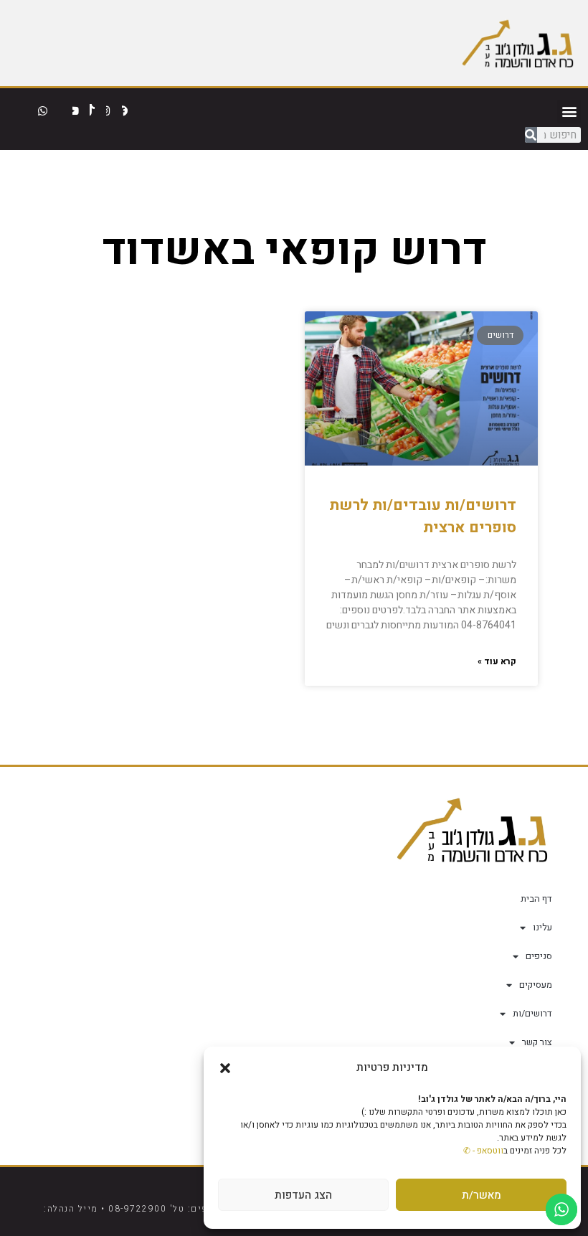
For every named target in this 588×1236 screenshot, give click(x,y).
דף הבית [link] (536, 898)
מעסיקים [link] (535, 984)
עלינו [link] (542, 927)
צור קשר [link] (537, 1042)
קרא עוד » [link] (497, 661)
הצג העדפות (303, 1195)
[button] (225, 1068)
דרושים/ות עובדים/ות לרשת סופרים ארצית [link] (422, 516)
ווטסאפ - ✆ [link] (483, 1150)
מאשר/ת (481, 1195)
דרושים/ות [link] (532, 1013)
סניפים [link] (539, 956)
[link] (518, 42)
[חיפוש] (531, 135)
